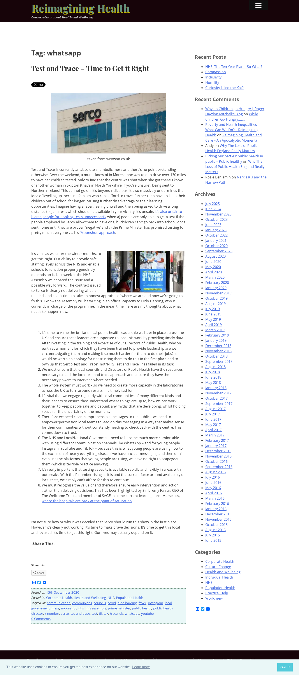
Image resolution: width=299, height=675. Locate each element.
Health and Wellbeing (90, 597)
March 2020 (215, 277)
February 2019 (217, 335)
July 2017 (212, 414)
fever (142, 603)
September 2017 (218, 403)
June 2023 (213, 224)
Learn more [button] (141, 667)
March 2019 (215, 330)
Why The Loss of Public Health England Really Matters (234, 166)
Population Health (129, 597)
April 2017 (213, 429)
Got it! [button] (285, 667)
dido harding (127, 603)
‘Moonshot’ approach (97, 232)
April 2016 (213, 493)
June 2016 (213, 482)
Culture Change (218, 566)
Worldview (214, 598)
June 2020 (213, 261)
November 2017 (218, 393)
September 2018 (218, 361)
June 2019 (213, 314)
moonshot (69, 608)
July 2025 (212, 203)
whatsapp (132, 613)
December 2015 (218, 514)
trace (114, 613)
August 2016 (215, 472)
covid (112, 603)
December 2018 (218, 345)
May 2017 (213, 424)
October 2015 (216, 524)
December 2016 (218, 451)
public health (141, 608)
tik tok (103, 613)
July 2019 (212, 308)
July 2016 (212, 477)
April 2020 (213, 272)
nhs (81, 608)
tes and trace (80, 613)
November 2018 (218, 351)
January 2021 (216, 240)
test (94, 613)
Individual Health (219, 577)
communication (58, 603)
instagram (155, 603)
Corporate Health (59, 597)
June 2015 (213, 540)
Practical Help (216, 593)
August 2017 (215, 408)
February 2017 (217, 440)
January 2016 (216, 508)
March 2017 (215, 435)
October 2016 (216, 461)
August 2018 (215, 366)
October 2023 (216, 219)
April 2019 (213, 324)
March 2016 (215, 498)
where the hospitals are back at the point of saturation (87, 501)
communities (82, 603)
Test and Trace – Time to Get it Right (90, 68)
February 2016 (217, 503)
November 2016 (218, 456)
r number (52, 613)
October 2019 (216, 298)
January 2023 (216, 230)
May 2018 (213, 382)
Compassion (215, 71)
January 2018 (216, 387)
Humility (212, 82)
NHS (111, 597)
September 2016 (218, 466)
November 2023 (218, 214)
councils (100, 603)
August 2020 (215, 256)
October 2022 (216, 235)
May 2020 (213, 266)
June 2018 (213, 377)
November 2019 (218, 293)
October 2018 (216, 356)
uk (121, 613)
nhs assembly (96, 608)
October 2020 (216, 245)
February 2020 (217, 282)
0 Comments (41, 618)
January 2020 (216, 287)
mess (55, 608)
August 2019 (215, 303)
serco (65, 613)
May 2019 (213, 319)
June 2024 (213, 209)
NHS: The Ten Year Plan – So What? (233, 66)
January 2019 (216, 340)
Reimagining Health (80, 8)
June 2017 (213, 419)
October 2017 (216, 398)
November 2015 (218, 519)
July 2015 (212, 535)
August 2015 (215, 529)
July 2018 (212, 372)
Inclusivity (213, 77)
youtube (147, 613)
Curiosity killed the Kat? (224, 87)
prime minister (119, 608)
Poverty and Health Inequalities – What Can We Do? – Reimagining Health (232, 129)
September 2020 (218, 251)
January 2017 (216, 445)
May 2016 (213, 487)
